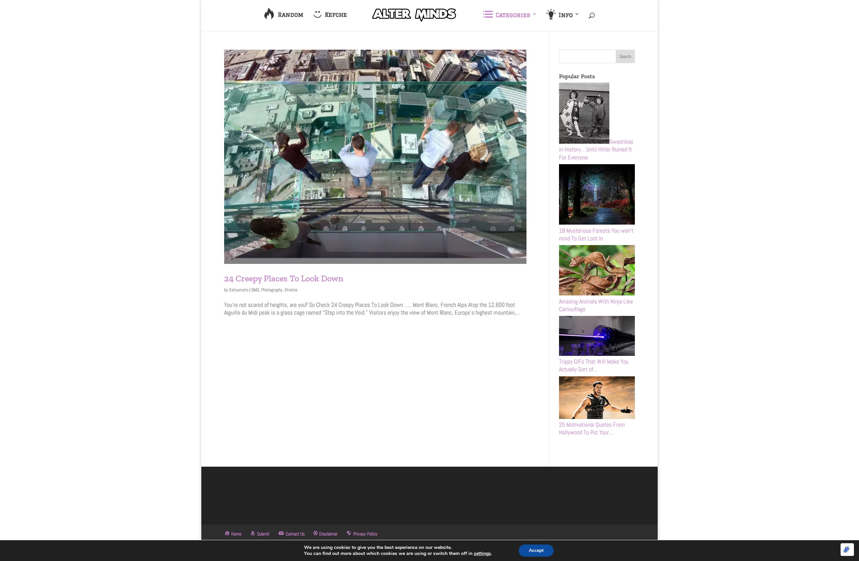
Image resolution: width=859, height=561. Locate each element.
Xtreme (291, 290)
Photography (272, 290)
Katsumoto (238, 290)
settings (482, 554)
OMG (255, 290)
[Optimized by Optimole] (847, 549)
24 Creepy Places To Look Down (283, 278)
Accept (536, 550)
